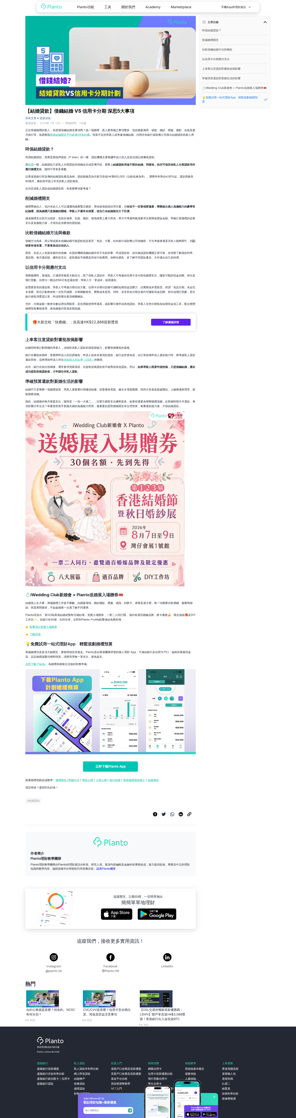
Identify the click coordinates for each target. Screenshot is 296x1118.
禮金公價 (87, 780)
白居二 (226, 1083)
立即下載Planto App (110, 766)
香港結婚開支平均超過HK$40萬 (70, 134)
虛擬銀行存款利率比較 (50, 1073)
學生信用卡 (155, 1083)
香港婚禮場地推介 (134, 780)
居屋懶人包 (229, 1073)
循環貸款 (79, 1088)
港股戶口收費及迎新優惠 (126, 1068)
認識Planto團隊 (106, 868)
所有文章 (30, 118)
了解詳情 (35, 634)
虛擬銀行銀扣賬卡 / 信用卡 (53, 1078)
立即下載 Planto (35, 664)
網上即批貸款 (82, 1073)
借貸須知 (45, 118)
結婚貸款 (153, 780)
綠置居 (226, 1088)
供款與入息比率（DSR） (79, 359)
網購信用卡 (155, 1068)
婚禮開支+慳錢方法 (67, 780)
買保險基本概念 (194, 1068)
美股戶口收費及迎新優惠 (126, 1073)
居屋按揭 (227, 1078)
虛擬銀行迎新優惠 (48, 1068)
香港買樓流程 (230, 1068)
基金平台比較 (119, 1078)
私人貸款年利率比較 (86, 1068)
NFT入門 (116, 1088)
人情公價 (101, 780)
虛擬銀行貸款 (45, 1083)
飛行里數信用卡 (157, 1078)
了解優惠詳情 (171, 322)
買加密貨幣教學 (120, 1083)
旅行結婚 (114, 780)
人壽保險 (190, 1078)
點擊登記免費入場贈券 (43, 627)
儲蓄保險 (190, 1073)
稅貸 (31, 164)
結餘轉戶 (79, 1078)
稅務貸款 (79, 1083)
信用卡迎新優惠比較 (160, 1073)
